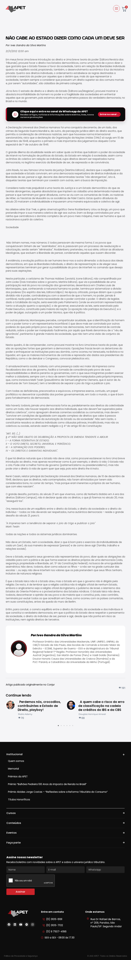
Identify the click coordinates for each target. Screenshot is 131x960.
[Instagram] (32, 924)
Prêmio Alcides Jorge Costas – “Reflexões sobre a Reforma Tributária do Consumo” (58, 792)
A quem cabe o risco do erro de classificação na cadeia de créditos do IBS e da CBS (101, 706)
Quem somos (16, 761)
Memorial (13, 768)
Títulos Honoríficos (19, 799)
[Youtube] (20, 924)
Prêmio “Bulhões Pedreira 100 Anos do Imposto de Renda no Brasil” (47, 784)
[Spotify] (26, 924)
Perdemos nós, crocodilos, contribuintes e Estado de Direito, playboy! (39, 706)
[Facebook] (9, 924)
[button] (58, 725)
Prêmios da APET (18, 776)
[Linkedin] (14, 924)
